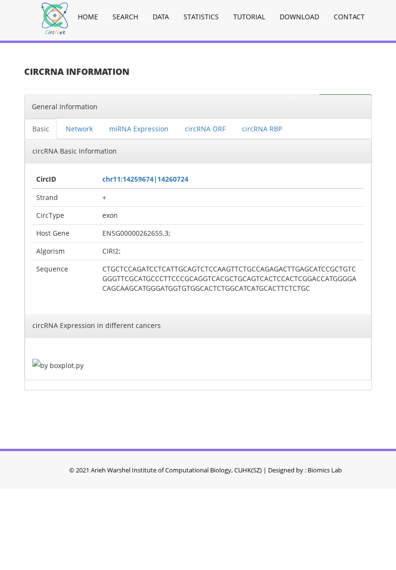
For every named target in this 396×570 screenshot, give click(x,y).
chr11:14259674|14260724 (145, 179)
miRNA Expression (139, 128)
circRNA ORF (205, 128)
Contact (349, 16)
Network (79, 128)
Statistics (201, 16)
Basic (40, 128)
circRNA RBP (262, 128)
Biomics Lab (325, 470)
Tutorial (249, 16)
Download (299, 16)
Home (88, 16)
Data (161, 16)
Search (125, 16)
